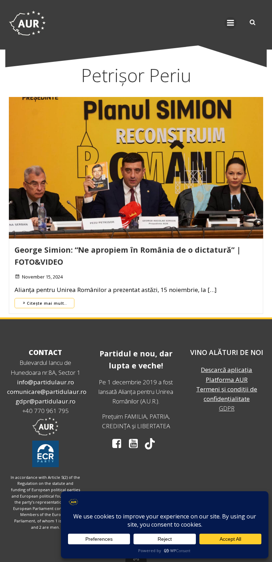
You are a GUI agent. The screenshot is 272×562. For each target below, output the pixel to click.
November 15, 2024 (42, 277)
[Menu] (231, 23)
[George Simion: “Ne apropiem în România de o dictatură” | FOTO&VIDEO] (136, 167)
